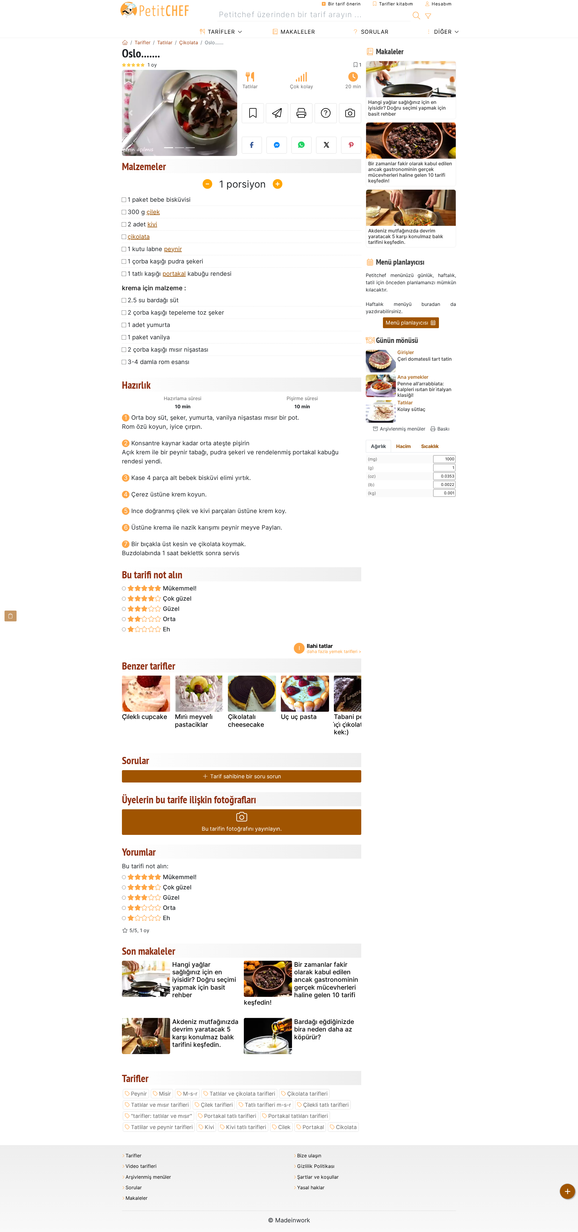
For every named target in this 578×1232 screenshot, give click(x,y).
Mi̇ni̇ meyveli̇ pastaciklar (194, 720)
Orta (168, 619)
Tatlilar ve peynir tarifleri (162, 1127)
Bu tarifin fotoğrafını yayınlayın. (242, 829)
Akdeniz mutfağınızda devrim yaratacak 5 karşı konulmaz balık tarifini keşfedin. (205, 1033)
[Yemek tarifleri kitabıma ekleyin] (253, 113)
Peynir (139, 1093)
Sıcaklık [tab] (430, 446)
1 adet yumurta (149, 324)
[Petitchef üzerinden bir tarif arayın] (416, 15)
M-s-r (190, 1093)
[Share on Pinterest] (351, 145)
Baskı (442, 429)
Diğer (442, 32)
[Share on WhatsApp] (301, 145)
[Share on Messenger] (276, 145)
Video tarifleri (141, 1166)
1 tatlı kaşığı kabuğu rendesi (180, 273)
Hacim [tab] (403, 446)
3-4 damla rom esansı (158, 362)
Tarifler (220, 32)
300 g (144, 212)
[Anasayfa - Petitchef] (125, 42)
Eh (165, 629)
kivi (152, 224)
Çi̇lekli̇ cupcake (144, 716)
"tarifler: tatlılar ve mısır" (161, 1116)
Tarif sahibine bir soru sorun (245, 776)
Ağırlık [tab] (378, 446)
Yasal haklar (311, 1187)
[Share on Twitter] (326, 145)
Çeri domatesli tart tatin (424, 359)
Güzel (170, 608)
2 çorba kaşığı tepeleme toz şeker (176, 312)
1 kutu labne (155, 249)
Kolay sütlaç (411, 409)
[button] (130, 113)
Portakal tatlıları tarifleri (298, 1116)
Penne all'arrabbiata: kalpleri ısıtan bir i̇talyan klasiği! (424, 389)
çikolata (139, 236)
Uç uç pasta (299, 716)
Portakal (313, 1127)
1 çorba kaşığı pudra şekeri (165, 261)
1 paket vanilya (149, 337)
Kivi (209, 1127)
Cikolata (346, 1127)
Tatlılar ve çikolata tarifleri (242, 1093)
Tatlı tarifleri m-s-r (268, 1105)
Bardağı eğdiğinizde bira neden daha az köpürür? (324, 1029)
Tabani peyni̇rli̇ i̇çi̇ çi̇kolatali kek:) (356, 724)
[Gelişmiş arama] (428, 16)
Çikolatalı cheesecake (246, 720)
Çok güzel (176, 598)
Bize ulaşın (309, 1156)
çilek (153, 212)
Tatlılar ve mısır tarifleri (160, 1105)
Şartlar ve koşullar (318, 1177)
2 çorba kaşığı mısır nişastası (168, 349)
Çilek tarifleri (217, 1105)
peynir (173, 249)
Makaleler (297, 32)
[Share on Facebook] (252, 145)
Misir (165, 1093)
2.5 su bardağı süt (153, 300)
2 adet (142, 224)
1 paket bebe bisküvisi (159, 199)
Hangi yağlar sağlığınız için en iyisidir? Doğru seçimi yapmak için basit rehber (204, 980)
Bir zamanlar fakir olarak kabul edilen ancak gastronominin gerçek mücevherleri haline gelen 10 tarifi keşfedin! (301, 983)
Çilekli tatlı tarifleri (326, 1105)
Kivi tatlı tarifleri (246, 1127)
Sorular (374, 32)
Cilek (284, 1127)
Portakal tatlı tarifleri (230, 1116)
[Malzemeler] (11, 616)
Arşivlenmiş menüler (401, 429)
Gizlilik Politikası (315, 1166)
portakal (174, 273)
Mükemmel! (179, 588)
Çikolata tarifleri (307, 1093)
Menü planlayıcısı (408, 322)
